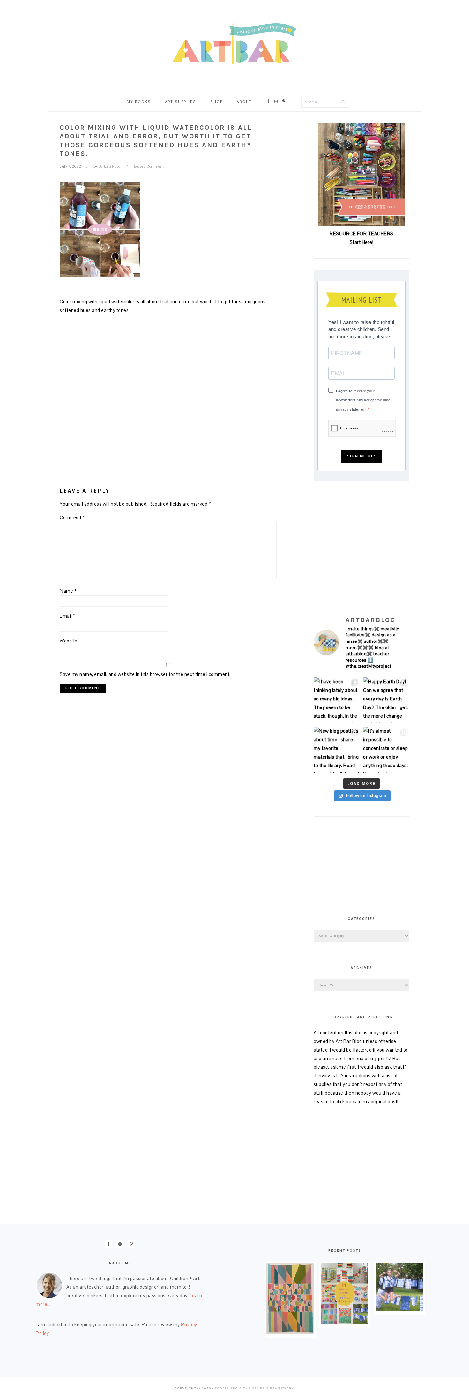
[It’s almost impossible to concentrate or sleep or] (386, 750)
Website (69, 641)
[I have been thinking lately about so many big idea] (337, 700)
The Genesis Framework (268, 1388)
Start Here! (362, 242)
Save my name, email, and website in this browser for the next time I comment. (145, 674)
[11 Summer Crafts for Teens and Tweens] (344, 1322)
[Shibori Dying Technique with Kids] (399, 1309)
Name (68, 591)
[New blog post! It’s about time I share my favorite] (337, 750)
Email (68, 616)
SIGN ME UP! (361, 456)
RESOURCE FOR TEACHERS (361, 234)
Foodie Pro (226, 1388)
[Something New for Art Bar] (290, 1332)
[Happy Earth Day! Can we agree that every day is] (386, 700)
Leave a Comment (149, 166)
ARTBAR (234, 44)
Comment (72, 517)
